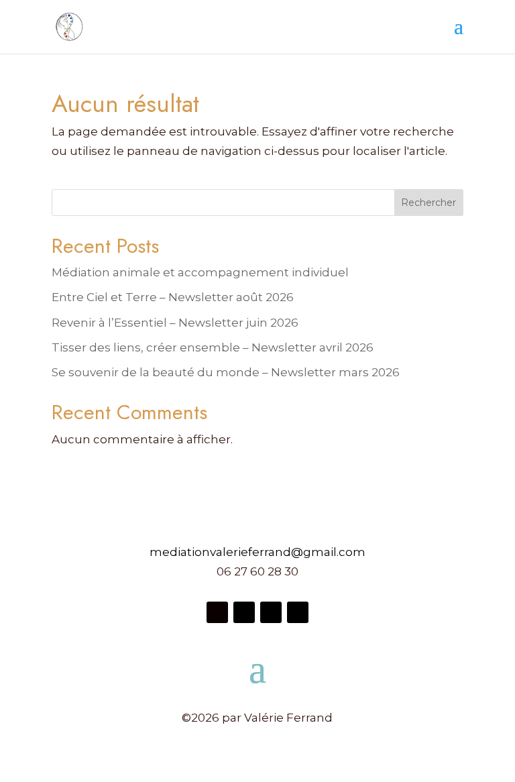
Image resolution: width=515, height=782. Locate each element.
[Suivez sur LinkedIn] (297, 612)
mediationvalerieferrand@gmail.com (257, 552)
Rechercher (428, 203)
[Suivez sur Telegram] (271, 612)
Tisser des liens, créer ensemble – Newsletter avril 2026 (213, 347)
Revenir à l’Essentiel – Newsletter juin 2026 (175, 322)
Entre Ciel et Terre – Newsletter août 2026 (173, 297)
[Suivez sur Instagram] (244, 612)
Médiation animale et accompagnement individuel (200, 272)
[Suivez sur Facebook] (217, 612)
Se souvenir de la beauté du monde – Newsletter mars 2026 (226, 372)
